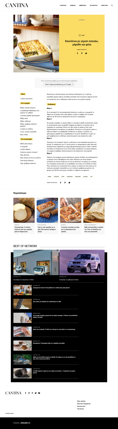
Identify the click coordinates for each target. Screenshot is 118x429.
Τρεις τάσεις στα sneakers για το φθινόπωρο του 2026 (47, 301)
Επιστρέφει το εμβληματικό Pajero (69, 280)
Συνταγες (63, 5)
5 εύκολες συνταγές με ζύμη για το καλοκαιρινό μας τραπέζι (70, 229)
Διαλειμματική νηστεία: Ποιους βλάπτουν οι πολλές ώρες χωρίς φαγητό (51, 287)
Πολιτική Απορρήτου (84, 404)
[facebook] (77, 53)
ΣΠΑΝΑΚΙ (85, 176)
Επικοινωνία (81, 406)
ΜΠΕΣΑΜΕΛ (78, 176)
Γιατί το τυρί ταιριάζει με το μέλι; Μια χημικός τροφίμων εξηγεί (47, 229)
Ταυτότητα (80, 409)
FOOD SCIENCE (42, 225)
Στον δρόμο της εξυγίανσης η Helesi (23, 280)
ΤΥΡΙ (91, 176)
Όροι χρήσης (81, 401)
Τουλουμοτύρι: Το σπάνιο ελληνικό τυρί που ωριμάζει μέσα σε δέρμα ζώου (23, 229)
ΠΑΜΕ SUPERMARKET (90, 225)
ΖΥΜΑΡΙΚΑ (82, 20)
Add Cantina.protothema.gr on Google (58, 84)
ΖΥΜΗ (63, 176)
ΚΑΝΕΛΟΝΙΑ (70, 176)
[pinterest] (82, 53)
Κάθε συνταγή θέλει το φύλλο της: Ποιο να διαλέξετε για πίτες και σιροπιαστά (93, 229)
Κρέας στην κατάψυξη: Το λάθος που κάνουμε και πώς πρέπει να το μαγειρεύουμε (54, 329)
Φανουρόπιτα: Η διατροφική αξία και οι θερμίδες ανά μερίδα (49, 343)
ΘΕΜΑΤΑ (17, 225)
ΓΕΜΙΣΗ (49, 176)
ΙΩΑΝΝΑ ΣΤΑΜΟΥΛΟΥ (82, 49)
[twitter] (86, 53)
